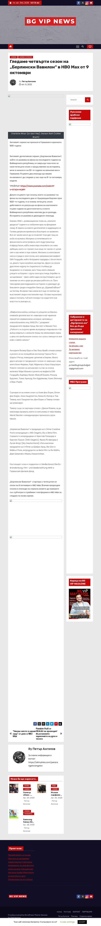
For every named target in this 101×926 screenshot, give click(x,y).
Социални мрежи (86, 916)
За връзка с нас (76, 345)
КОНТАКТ (76, 912)
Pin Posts (67, 912)
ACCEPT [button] (82, 922)
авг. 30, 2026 (29, 798)
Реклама (74, 916)
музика (26, 786)
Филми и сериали (25, 57)
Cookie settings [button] (67, 922)
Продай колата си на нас (19, 855)
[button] (83, 46)
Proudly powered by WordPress (21, 915)
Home (59, 912)
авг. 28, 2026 (29, 825)
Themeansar (15, 917)
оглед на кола (14, 869)
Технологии (28, 814)
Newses (44, 915)
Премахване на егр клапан (20, 879)
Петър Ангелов (29, 81)
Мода (54, 786)
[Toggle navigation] (77, 46)
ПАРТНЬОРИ (87, 912)
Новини (13, 57)
